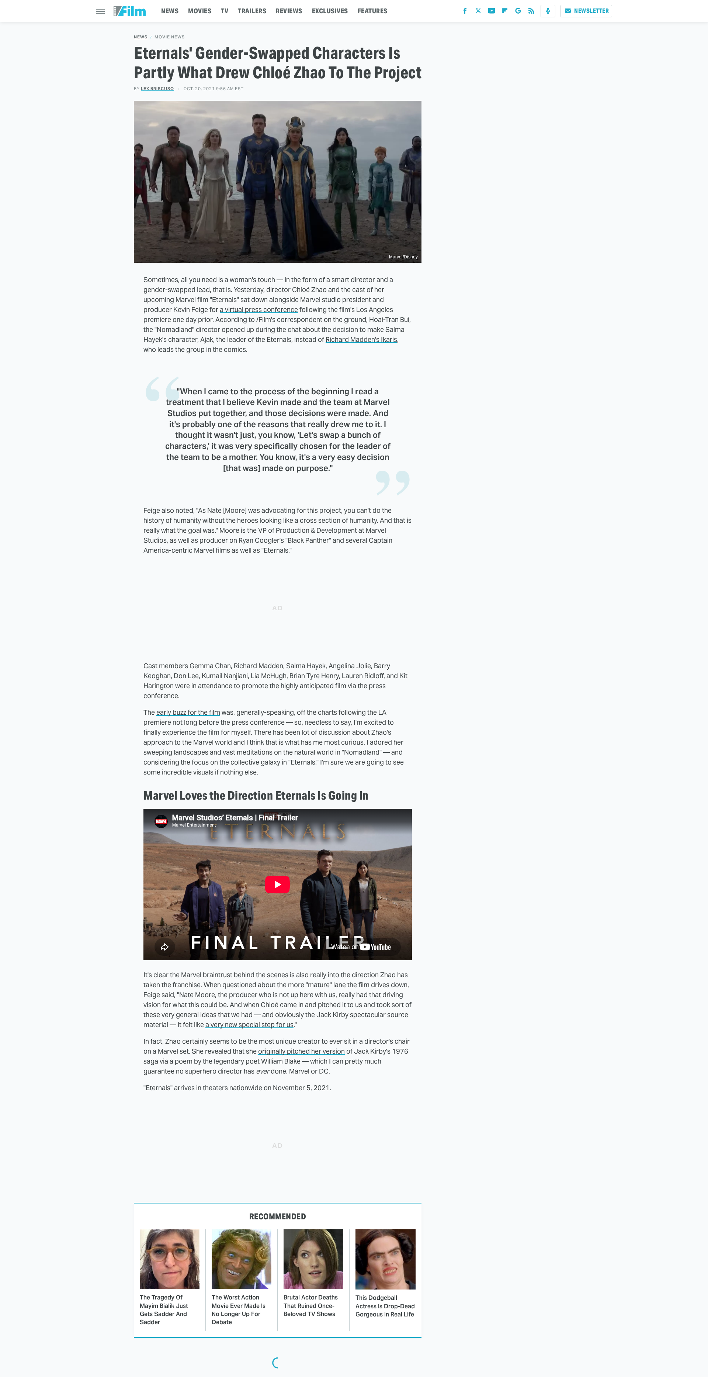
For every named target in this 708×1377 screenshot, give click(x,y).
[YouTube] (491, 12)
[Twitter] (478, 12)
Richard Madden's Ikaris (361, 339)
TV (224, 11)
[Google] (518, 12)
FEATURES (373, 11)
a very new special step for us (249, 1024)
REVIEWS (289, 11)
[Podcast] (548, 11)
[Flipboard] (505, 12)
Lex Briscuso (157, 88)
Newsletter (591, 11)
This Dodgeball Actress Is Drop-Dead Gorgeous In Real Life (385, 1306)
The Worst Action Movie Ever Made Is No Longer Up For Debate (239, 1310)
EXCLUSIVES (330, 11)
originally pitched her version (301, 1051)
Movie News (170, 37)
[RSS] (531, 12)
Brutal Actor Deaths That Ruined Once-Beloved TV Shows (311, 1306)
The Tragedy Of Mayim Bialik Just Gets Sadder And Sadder (164, 1310)
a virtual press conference (259, 309)
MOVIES (199, 11)
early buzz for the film (188, 712)
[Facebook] (465, 12)
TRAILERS (252, 11)
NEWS (169, 11)
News (141, 37)
